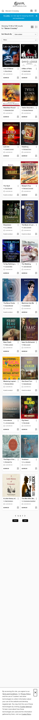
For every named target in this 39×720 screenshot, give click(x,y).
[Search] (3, 10)
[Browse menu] (36, 10)
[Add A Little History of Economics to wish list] (18, 507)
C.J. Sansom (8, 227)
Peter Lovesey (9, 345)
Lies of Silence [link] (8, 69)
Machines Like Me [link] (28, 303)
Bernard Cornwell (28, 188)
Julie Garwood (27, 266)
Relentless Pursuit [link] (9, 108)
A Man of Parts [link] (27, 69)
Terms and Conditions (10, 694)
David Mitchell (9, 305)
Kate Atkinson (27, 384)
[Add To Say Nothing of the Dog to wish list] (18, 273)
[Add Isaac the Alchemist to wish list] (36, 351)
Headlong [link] (25, 147)
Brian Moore (8, 71)
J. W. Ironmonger (9, 423)
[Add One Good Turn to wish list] (36, 390)
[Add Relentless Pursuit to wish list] (18, 117)
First (15, 521)
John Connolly (27, 227)
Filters (5, 40)
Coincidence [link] (7, 420)
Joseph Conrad (9, 149)
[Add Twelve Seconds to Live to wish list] (36, 117)
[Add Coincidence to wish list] (18, 429)
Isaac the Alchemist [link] (28, 342)
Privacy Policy (25, 694)
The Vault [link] (6, 186)
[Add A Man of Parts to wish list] (36, 78)
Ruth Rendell (8, 188)
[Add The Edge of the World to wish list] (18, 468)
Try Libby (6, 16)
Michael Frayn (27, 149)
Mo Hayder (26, 423)
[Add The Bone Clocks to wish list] (18, 312)
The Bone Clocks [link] (9, 303)
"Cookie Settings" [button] (26, 707)
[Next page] (25, 516)
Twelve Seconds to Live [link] (28, 108)
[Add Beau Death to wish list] (18, 351)
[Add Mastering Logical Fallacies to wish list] (18, 390)
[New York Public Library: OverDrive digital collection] (20, 4)
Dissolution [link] (7, 225)
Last (25, 521)
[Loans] (31, 11)
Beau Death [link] (7, 342)
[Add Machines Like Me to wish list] (36, 312)
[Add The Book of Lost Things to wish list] (36, 234)
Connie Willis (8, 266)
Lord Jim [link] (6, 147)
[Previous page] (15, 516)
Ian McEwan (26, 305)
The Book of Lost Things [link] (28, 225)
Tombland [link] (25, 459)
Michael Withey (9, 384)
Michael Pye (8, 462)
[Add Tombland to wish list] (36, 468)
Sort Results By (7, 34)
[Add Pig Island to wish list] (36, 429)
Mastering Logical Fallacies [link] (10, 381)
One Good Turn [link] (27, 381)
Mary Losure (26, 345)
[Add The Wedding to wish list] (36, 273)
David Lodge (26, 71)
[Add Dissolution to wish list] (18, 234)
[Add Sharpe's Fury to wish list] (36, 195)
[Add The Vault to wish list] (18, 195)
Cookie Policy (26, 714)
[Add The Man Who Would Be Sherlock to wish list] (36, 507)
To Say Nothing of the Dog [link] (10, 264)
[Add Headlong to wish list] (36, 156)
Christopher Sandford (29, 501)
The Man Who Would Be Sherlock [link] (28, 499)
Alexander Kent (9, 110)
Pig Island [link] (25, 420)
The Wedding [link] (26, 264)
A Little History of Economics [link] (10, 499)
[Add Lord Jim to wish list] (18, 156)
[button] (32, 28)
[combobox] (15, 11)
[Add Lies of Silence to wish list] (18, 78)
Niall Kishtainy (9, 501)
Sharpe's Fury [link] (26, 186)
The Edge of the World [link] (10, 459)
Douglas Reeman (28, 110)
